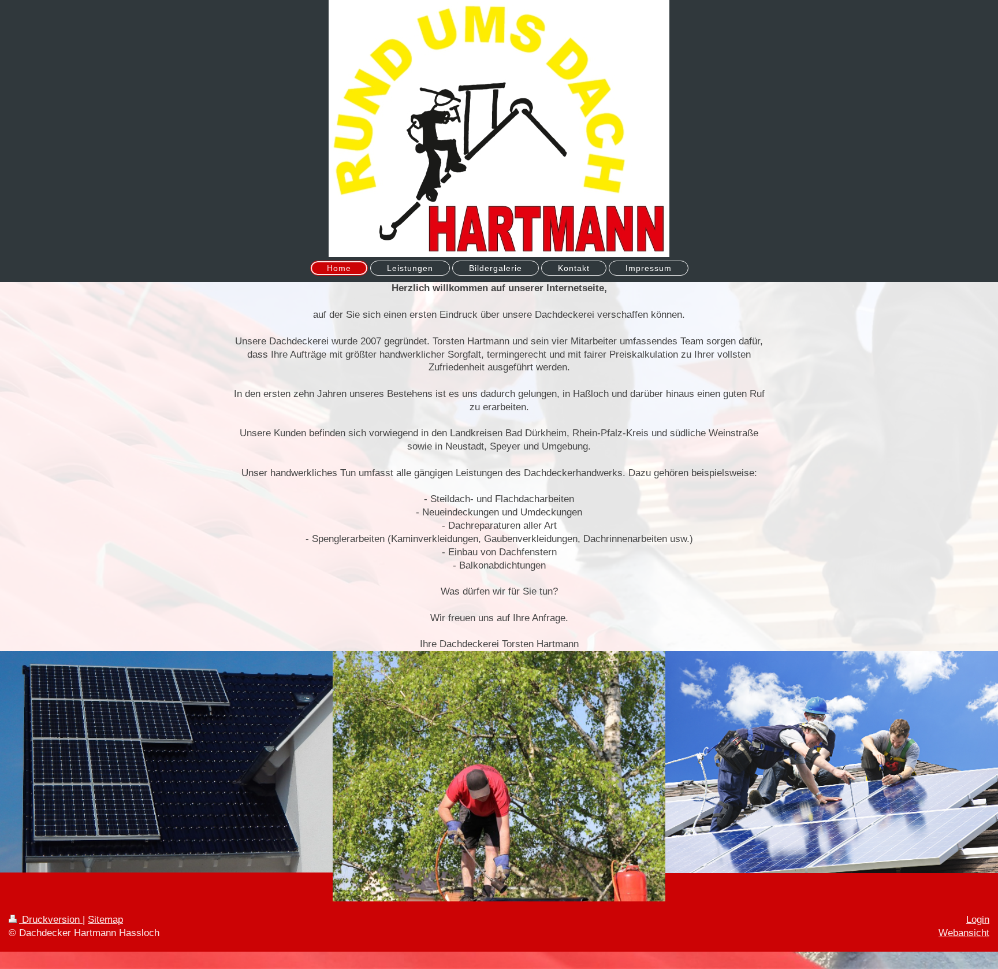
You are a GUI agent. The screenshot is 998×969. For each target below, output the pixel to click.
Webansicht (964, 932)
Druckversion (51, 919)
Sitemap (105, 919)
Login (977, 919)
